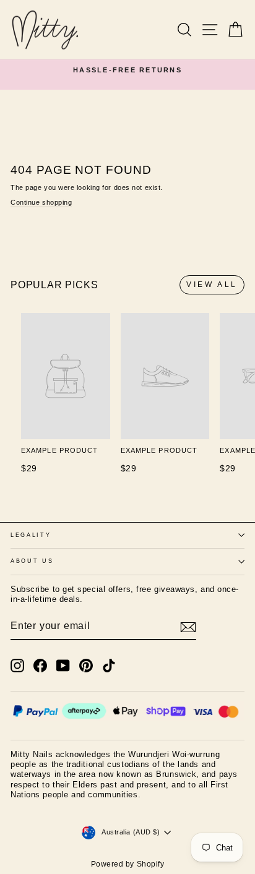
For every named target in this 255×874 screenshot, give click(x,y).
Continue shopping (41, 202)
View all (212, 284)
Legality (31, 535)
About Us (32, 561)
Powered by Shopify (128, 864)
